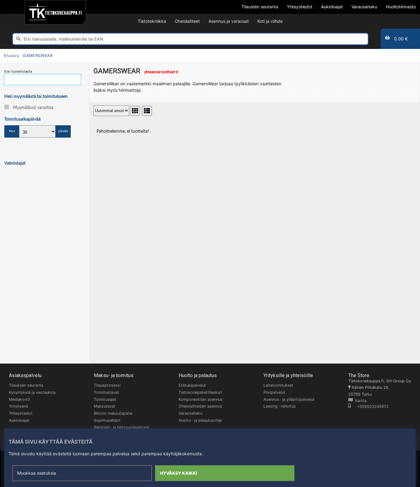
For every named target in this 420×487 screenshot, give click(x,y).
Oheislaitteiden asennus (200, 406)
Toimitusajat (105, 399)
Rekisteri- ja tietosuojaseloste (121, 427)
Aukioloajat (19, 420)
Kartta (360, 400)
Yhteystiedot (21, 413)
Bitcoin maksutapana (113, 413)
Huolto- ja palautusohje (200, 420)
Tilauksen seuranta (26, 385)
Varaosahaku (190, 413)
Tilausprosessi (107, 385)
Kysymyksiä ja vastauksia (32, 392)
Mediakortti (19, 399)
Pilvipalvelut (274, 392)
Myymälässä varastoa (33, 108)
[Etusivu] (55, 12)
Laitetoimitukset (278, 385)
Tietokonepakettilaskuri (200, 392)
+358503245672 (370, 406)
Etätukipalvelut (192, 385)
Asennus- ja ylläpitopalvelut (289, 399)
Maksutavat (104, 406)
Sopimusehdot (107, 420)
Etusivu (11, 55)
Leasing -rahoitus (279, 406)
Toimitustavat (106, 392)
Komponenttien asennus (201, 399)
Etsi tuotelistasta (18, 71)
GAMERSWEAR (38, 55)
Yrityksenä (18, 406)
